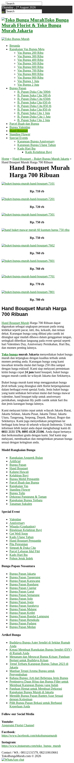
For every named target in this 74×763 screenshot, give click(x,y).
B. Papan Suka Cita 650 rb (34, 102)
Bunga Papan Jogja (21, 602)
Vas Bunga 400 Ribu (30, 59)
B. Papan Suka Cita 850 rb (34, 109)
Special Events (18, 138)
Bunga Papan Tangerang (24, 577)
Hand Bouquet (18, 130)
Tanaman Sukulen (20, 503)
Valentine (15, 519)
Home (5, 158)
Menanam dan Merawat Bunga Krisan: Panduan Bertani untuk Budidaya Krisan (39, 658)
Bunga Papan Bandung (23, 584)
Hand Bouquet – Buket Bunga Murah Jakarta (40, 158)
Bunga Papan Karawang (24, 580)
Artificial (15, 461)
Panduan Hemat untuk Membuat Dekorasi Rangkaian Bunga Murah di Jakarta (35, 690)
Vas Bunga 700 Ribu (30, 70)
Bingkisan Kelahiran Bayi (25, 530)
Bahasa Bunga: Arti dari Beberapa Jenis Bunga (38, 678)
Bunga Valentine (19, 127)
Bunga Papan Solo (21, 598)
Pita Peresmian (18, 544)
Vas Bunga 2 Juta (28, 84)
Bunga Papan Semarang (24, 595)
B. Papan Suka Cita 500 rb (34, 95)
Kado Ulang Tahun (21, 537)
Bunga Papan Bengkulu (24, 620)
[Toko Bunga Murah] (15, 39)
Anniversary (17, 523)
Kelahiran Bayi (18, 475)
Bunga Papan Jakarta (22, 573)
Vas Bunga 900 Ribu (30, 77)
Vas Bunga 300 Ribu (30, 56)
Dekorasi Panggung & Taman (28, 496)
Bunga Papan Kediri (22, 612)
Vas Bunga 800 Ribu (30, 74)
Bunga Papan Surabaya (24, 605)
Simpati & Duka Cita (22, 547)
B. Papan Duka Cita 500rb (34, 91)
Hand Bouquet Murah (15, 323)
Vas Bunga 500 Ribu (30, 63)
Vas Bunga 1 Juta (28, 81)
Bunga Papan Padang (22, 623)
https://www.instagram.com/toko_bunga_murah (31, 745)
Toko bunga (10, 354)
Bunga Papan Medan (22, 627)
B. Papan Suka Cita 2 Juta (33, 120)
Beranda (14, 45)
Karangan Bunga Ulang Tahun (36, 145)
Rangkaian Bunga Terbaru (25, 500)
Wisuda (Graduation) (22, 526)
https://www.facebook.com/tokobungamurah (29, 735)
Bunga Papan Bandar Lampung (29, 616)
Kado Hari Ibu (26, 148)
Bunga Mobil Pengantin (24, 479)
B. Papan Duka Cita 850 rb (34, 106)
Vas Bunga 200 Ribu (30, 52)
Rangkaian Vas (18, 486)
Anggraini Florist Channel (18, 725)
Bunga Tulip (17, 493)
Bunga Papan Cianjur (22, 588)
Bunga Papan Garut (21, 591)
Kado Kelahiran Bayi (38, 152)
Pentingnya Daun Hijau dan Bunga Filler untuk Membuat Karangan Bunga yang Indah (38, 683)
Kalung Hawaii (19, 472)
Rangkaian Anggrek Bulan (26, 457)
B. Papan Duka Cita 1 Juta (34, 116)
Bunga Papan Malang (23, 609)
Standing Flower (19, 134)
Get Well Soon (18, 533)
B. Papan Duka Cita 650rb (34, 98)
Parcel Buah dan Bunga (24, 123)
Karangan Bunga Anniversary (36, 141)
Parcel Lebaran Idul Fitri (24, 551)
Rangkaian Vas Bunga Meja (26, 49)
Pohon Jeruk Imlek (21, 558)
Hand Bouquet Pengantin (25, 540)
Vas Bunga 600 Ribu (30, 67)
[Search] (3, 4)
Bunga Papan (17, 88)
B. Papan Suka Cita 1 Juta (33, 113)
